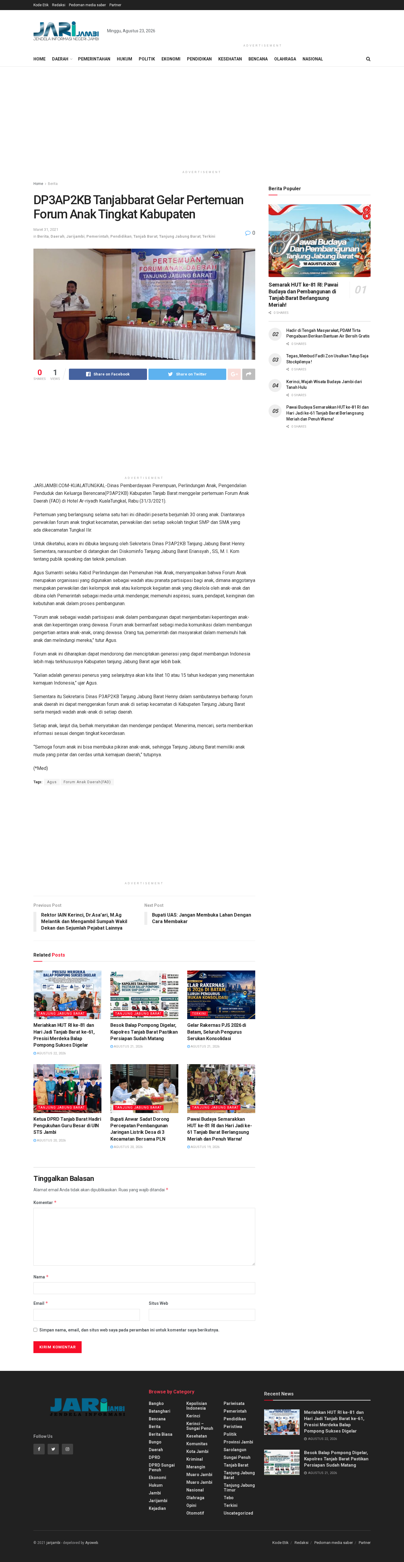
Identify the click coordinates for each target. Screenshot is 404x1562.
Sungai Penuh (237, 1457)
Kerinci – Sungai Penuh (199, 1426)
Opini (191, 1505)
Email (40, 1303)
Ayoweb (91, 1543)
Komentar (45, 1202)
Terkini (208, 236)
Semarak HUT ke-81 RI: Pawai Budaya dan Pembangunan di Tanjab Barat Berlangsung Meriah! (303, 295)
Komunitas (197, 1443)
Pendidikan (199, 59)
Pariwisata (234, 1403)
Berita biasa (160, 1434)
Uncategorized (238, 1513)
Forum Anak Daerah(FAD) (87, 782)
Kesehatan (230, 59)
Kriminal (194, 1459)
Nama (41, 1277)
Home (39, 59)
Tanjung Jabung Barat (180, 236)
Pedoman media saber (87, 5)
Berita (53, 184)
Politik (147, 59)
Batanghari (159, 1411)
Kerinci (193, 1416)
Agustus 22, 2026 (51, 1053)
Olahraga (285, 59)
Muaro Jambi (199, 1474)
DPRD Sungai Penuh (162, 1467)
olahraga (195, 1497)
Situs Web (158, 1303)
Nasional (313, 59)
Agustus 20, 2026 (51, 1140)
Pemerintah (97, 236)
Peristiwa (233, 1426)
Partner (115, 5)
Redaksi (58, 5)
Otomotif (195, 1513)
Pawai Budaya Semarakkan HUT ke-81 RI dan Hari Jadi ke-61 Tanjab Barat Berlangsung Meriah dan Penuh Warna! (327, 413)
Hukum (124, 59)
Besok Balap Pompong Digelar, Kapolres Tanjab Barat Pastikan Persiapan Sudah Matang (143, 1031)
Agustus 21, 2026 (128, 1046)
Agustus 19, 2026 (204, 1147)
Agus (52, 782)
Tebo (229, 1497)
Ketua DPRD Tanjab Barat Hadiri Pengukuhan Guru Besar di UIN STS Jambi (67, 1125)
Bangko (156, 1403)
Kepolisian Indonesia (196, 1406)
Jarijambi (75, 236)
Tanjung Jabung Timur (239, 1487)
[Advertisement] (263, 25)
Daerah (60, 59)
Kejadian (157, 1508)
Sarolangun (235, 1449)
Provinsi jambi (238, 1442)
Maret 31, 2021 (45, 229)
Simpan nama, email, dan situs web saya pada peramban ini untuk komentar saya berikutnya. (129, 1330)
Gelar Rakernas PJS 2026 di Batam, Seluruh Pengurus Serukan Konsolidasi (216, 1031)
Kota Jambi (197, 1451)
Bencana (258, 59)
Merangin (195, 1467)
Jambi (155, 1493)
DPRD (154, 1457)
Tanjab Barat (145, 236)
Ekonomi (170, 59)
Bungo (155, 1442)
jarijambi (53, 1543)
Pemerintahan (94, 59)
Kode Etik (41, 5)
